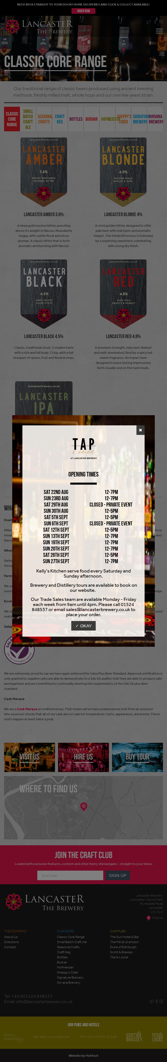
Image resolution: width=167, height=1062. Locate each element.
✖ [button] (140, 430)
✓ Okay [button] (83, 625)
